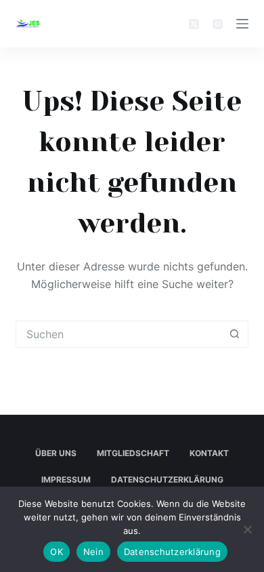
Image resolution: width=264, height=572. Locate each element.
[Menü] (242, 24)
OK (56, 551)
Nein (93, 551)
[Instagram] (218, 24)
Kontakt (209, 453)
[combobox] (118, 334)
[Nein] (247, 529)
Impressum (66, 479)
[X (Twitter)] (194, 24)
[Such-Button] (235, 334)
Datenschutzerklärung (167, 479)
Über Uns (55, 453)
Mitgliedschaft (133, 453)
